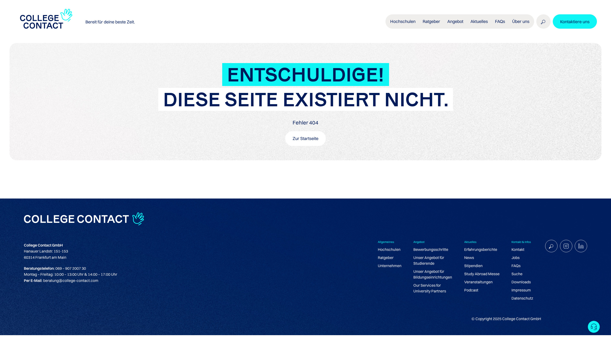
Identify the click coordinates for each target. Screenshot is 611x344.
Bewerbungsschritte (430, 249)
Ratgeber (386, 257)
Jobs (515, 257)
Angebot (455, 21)
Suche (516, 273)
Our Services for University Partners (429, 288)
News (469, 257)
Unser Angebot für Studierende (428, 260)
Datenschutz (522, 298)
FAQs (500, 21)
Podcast (471, 290)
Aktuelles (479, 21)
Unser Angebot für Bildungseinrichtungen (432, 274)
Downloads (521, 282)
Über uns (520, 21)
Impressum (521, 290)
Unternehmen (389, 265)
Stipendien (473, 265)
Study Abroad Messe (482, 273)
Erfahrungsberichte (480, 249)
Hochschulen (389, 249)
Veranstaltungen (478, 282)
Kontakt (517, 249)
